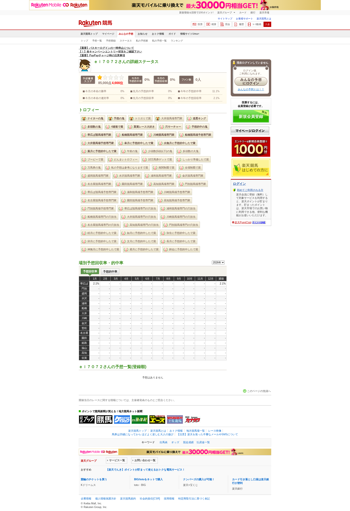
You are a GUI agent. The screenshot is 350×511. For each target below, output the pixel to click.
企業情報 (86, 498)
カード (242, 12)
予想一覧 (97, 40)
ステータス (126, 40)
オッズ (175, 442)
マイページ (108, 33)
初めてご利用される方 (250, 190)
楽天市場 (264, 12)
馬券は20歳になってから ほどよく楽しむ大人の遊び (142, 434)
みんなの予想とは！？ (251, 89)
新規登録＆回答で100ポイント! (196, 12)
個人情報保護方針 (105, 498)
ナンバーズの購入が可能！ (199, 479)
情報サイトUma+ (189, 33)
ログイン (239, 183)
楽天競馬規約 (128, 498)
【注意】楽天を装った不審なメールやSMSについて (207, 434)
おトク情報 (158, 33)
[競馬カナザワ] (193, 419)
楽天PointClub (243, 222)
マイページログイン (250, 131)
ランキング (177, 40)
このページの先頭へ (259, 391)
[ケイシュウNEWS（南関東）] (122, 419)
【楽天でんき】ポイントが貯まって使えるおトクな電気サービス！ (145, 469)
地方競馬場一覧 (195, 430)
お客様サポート (244, 18)
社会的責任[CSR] (150, 498)
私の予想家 (142, 40)
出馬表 (164, 442)
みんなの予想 (126, 33)
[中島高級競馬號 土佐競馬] (175, 419)
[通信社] (140, 419)
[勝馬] (104, 419)
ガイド (172, 33)
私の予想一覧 (159, 40)
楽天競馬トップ (89, 33)
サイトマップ (225, 18)
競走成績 (188, 442)
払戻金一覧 (203, 442)
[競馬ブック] (87, 419)
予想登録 (111, 40)
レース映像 (214, 430)
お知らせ (142, 33)
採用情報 (169, 498)
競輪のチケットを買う (94, 479)
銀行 (253, 12)
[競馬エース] (157, 419)
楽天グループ (225, 12)
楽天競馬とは (264, 18)
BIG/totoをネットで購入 (148, 479)
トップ (84, 40)
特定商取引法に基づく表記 (194, 498)
